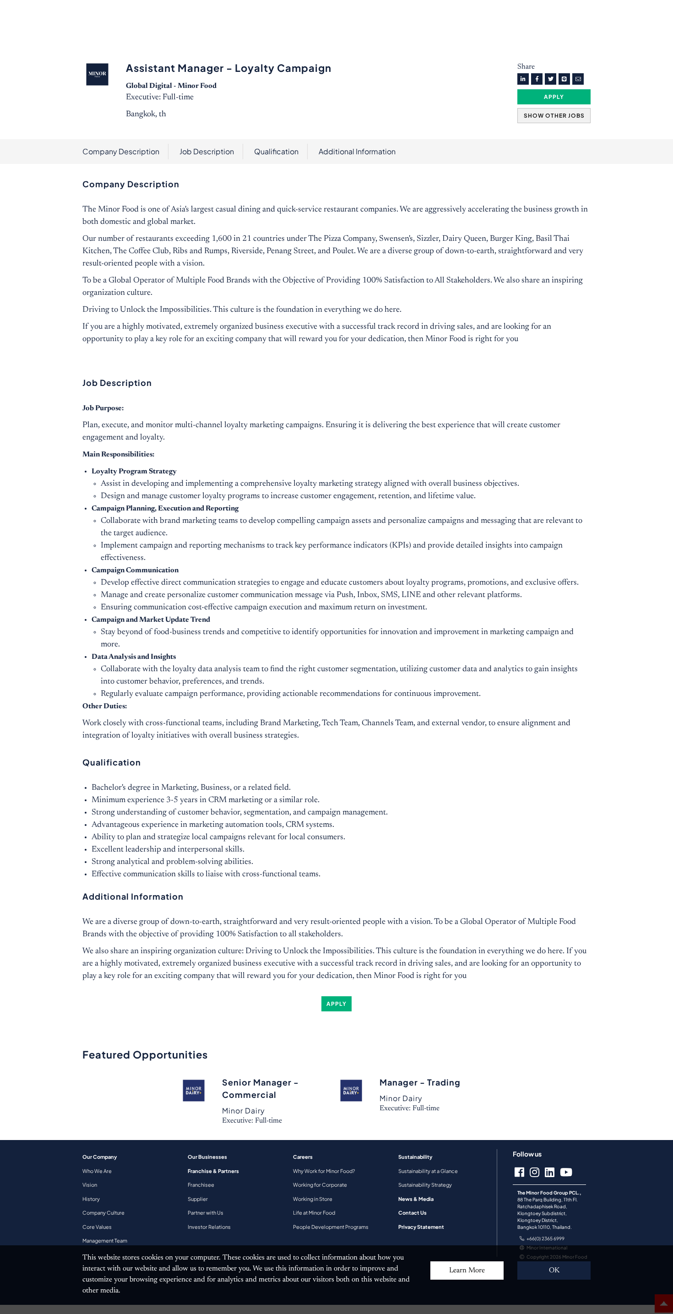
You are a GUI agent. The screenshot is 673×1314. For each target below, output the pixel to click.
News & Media (416, 1199)
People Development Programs (331, 1227)
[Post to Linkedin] (523, 79)
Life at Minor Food (314, 1213)
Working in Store (312, 1199)
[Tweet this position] (550, 79)
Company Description (120, 151)
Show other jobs (554, 115)
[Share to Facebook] (537, 79)
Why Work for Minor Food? (324, 1171)
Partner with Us (205, 1213)
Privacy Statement (421, 1227)
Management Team (104, 1240)
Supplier (198, 1199)
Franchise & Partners (213, 1171)
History (91, 1199)
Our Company (99, 1157)
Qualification (276, 151)
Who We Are (97, 1171)
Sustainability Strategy (425, 1185)
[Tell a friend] (578, 79)
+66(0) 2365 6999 (545, 1238)
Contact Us (412, 1213)
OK (554, 1270)
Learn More (467, 1270)
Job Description (206, 151)
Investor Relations (209, 1227)
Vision (89, 1185)
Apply (554, 96)
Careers (303, 1157)
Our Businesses (207, 1157)
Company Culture (103, 1213)
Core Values (97, 1227)
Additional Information (357, 151)
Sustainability (415, 1157)
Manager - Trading (420, 1082)
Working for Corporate (320, 1185)
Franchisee (201, 1185)
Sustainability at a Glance (428, 1171)
